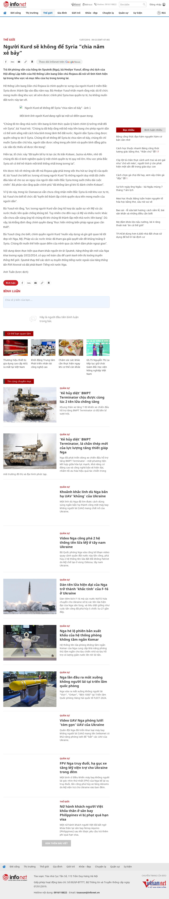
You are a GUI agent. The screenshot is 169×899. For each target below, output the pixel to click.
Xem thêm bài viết (56, 843)
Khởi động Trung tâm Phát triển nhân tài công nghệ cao (43, 363)
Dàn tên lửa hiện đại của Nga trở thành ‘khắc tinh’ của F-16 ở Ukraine (84, 588)
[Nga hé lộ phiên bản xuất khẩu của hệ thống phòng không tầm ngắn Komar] (29, 642)
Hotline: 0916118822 (107, 4)
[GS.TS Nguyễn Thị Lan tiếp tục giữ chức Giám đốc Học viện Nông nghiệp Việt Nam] (98, 347)
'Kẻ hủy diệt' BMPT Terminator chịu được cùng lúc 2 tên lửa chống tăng (82, 397)
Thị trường (32, 12)
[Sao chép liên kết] (25, 61)
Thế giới (47, 12)
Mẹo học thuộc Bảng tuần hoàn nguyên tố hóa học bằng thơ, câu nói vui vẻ (139, 200)
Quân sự (123, 12)
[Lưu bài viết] (32, 61)
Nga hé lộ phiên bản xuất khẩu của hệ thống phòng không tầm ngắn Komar (81, 635)
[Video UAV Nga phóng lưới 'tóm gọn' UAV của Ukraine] (29, 732)
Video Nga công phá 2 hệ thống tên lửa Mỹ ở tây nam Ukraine (83, 542)
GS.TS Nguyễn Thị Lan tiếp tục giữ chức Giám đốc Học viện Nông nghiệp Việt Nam (98, 366)
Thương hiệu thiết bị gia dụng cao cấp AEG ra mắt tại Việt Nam (15, 363)
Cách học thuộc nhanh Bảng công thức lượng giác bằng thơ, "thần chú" (137, 150)
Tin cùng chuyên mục (19, 381)
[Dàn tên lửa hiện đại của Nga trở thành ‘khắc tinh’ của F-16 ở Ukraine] (29, 596)
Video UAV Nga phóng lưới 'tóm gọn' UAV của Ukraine (82, 722)
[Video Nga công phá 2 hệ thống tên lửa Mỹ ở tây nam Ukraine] (29, 550)
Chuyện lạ (108, 12)
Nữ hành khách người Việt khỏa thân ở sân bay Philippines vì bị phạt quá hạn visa (84, 813)
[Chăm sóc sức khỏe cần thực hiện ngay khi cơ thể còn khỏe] (71, 347)
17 (157, 151)
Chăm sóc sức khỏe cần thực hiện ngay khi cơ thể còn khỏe (69, 363)
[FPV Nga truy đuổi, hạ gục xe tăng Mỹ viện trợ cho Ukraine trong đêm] (29, 775)
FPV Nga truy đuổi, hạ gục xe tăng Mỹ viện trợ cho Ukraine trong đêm (84, 767)
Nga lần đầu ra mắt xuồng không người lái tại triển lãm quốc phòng (83, 681)
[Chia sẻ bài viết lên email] (19, 61)
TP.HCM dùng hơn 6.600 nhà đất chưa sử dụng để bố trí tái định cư (139, 235)
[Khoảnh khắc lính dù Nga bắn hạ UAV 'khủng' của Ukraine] (29, 503)
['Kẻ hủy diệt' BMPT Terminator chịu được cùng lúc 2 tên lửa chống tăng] (29, 405)
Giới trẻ (76, 12)
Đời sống (16, 12)
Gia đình (62, 12)
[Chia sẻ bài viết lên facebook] (5, 61)
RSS (164, 12)
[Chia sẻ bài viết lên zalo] (12, 61)
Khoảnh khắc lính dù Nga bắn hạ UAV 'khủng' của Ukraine (84, 494)
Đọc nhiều (128, 129)
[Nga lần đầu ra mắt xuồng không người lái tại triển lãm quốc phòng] (29, 689)
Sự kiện (137, 12)
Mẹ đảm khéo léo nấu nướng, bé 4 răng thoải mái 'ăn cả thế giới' (138, 223)
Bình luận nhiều (153, 129)
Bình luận (11, 282)
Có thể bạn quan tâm (19, 333)
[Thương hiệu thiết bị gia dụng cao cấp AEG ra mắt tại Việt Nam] (15, 347)
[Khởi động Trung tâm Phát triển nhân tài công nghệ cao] (43, 347)
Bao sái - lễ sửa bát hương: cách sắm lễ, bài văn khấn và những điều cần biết (140, 212)
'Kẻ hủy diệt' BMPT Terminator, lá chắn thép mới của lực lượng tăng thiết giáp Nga (84, 445)
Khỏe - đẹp (91, 12)
